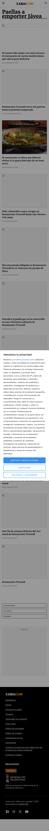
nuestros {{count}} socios (24, 359)
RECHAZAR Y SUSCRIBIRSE (24, 475)
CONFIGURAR (24, 468)
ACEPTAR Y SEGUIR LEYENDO (24, 460)
